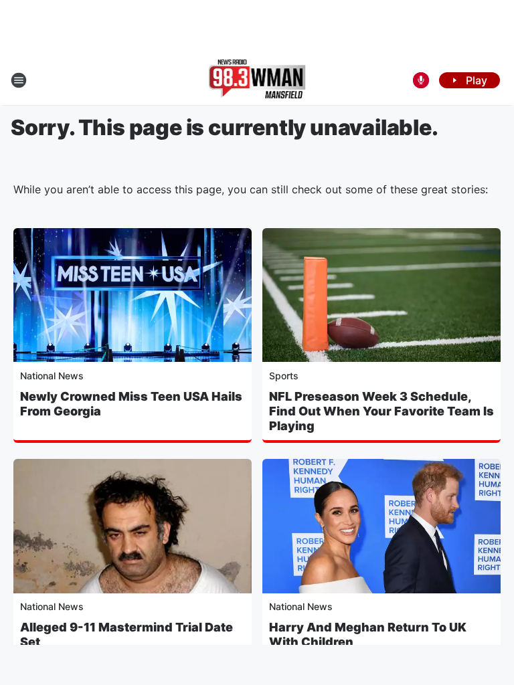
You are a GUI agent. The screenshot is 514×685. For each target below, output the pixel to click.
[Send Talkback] (421, 80)
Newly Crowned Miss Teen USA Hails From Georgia (131, 403)
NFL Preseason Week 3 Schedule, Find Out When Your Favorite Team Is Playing (381, 411)
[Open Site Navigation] (19, 80)
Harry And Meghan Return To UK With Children (367, 634)
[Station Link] (257, 80)
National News (52, 375)
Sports (283, 375)
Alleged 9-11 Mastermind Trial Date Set (126, 634)
